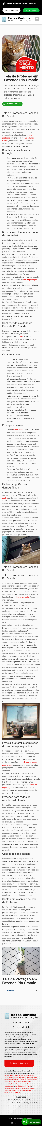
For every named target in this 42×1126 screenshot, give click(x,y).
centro (5, 498)
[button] (37, 19)
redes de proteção (21, 597)
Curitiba (20, 336)
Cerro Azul (21, 1082)
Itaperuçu (7, 1086)
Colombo (28, 1082)
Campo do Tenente (26, 1079)
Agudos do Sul (23, 1075)
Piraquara (7, 1088)
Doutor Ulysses (16, 1084)
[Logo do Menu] (16, 19)
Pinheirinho (18, 430)
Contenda (7, 1084)
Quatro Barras (15, 1088)
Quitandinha (27, 1090)
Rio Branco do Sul (26, 1088)
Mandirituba (19, 1086)
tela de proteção (30, 280)
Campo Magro (13, 1082)
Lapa (12, 1086)
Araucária (15, 1077)
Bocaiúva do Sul (32, 1077)
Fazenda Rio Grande (28, 1084)
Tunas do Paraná (15, 1092)
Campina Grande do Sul (11, 1079)
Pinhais (29, 1086)
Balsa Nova (22, 1077)
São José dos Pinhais (16, 1090)
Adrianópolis (14, 1075)
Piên (24, 1086)
